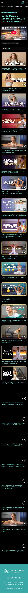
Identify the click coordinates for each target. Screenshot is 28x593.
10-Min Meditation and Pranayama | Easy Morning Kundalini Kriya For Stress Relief (12, 551)
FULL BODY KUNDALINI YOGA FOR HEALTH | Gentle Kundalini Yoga (13, 151)
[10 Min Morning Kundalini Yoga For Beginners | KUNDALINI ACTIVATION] (14, 269)
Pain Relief (10, 6)
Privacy (10, 582)
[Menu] (2, 2)
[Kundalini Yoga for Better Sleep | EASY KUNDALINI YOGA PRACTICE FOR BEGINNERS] (14, 289)
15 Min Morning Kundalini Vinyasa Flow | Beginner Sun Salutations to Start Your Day (13, 465)
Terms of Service (18, 582)
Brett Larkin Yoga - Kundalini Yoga (10, 43)
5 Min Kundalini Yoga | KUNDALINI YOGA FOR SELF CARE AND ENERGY (12, 130)
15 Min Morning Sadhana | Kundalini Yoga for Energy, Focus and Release (13, 257)
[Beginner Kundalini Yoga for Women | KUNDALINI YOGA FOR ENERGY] (14, 80)
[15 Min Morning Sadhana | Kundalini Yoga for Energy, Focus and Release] (14, 248)
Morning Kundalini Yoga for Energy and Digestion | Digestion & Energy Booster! (12, 403)
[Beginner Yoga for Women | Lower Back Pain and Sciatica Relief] (14, 311)
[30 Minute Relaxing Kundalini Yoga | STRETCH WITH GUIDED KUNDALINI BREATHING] (14, 183)
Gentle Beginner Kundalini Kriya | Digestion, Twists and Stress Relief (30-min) (13, 444)
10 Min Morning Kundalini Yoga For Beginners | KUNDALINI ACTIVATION (14, 278)
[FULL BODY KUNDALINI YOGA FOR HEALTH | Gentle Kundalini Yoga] (14, 142)
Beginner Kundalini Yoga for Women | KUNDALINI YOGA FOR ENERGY (11, 89)
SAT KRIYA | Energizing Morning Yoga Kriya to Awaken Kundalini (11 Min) (14, 383)
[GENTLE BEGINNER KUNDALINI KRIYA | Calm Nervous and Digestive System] (14, 353)
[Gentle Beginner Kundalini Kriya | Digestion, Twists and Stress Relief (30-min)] (14, 435)
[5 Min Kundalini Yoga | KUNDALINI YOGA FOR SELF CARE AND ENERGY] (14, 121)
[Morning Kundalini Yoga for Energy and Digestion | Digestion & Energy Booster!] (14, 394)
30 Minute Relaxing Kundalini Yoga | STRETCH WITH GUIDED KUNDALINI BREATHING (11, 193)
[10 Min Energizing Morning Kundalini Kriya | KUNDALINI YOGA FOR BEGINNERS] (14, 414)
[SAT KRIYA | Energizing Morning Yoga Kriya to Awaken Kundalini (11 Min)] (14, 373)
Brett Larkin (6, 12)
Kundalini (13, 12)
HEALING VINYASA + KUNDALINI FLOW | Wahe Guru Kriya (12, 341)
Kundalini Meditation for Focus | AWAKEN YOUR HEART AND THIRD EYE (12, 172)
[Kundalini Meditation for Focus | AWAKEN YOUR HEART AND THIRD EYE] (14, 162)
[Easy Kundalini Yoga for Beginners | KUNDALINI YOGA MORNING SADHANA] (14, 100)
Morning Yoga (19, 6)
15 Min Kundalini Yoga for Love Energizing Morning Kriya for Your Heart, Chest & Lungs (13, 214)
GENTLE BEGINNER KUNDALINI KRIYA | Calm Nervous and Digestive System (13, 362)
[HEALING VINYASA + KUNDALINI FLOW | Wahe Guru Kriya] (14, 332)
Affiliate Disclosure (11, 584)
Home (3, 6)
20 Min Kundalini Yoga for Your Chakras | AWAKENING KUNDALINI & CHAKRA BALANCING (12, 236)
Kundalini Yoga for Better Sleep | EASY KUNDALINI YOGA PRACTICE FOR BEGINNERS (12, 299)
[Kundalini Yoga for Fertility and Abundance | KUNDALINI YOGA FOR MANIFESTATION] (14, 59)
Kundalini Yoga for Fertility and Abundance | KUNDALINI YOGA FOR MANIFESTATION (13, 69)
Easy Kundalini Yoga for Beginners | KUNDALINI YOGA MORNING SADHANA (12, 110)
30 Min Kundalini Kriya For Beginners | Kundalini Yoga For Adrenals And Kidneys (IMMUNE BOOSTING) (12, 486)
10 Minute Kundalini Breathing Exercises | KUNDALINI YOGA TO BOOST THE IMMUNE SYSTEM (13, 529)
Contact (20, 584)
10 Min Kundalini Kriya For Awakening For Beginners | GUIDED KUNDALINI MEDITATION (13, 508)
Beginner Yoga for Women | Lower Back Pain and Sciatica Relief (13, 321)
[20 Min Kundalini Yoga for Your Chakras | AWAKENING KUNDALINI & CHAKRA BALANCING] (14, 226)
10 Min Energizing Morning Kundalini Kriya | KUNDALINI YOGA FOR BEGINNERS (13, 424)
